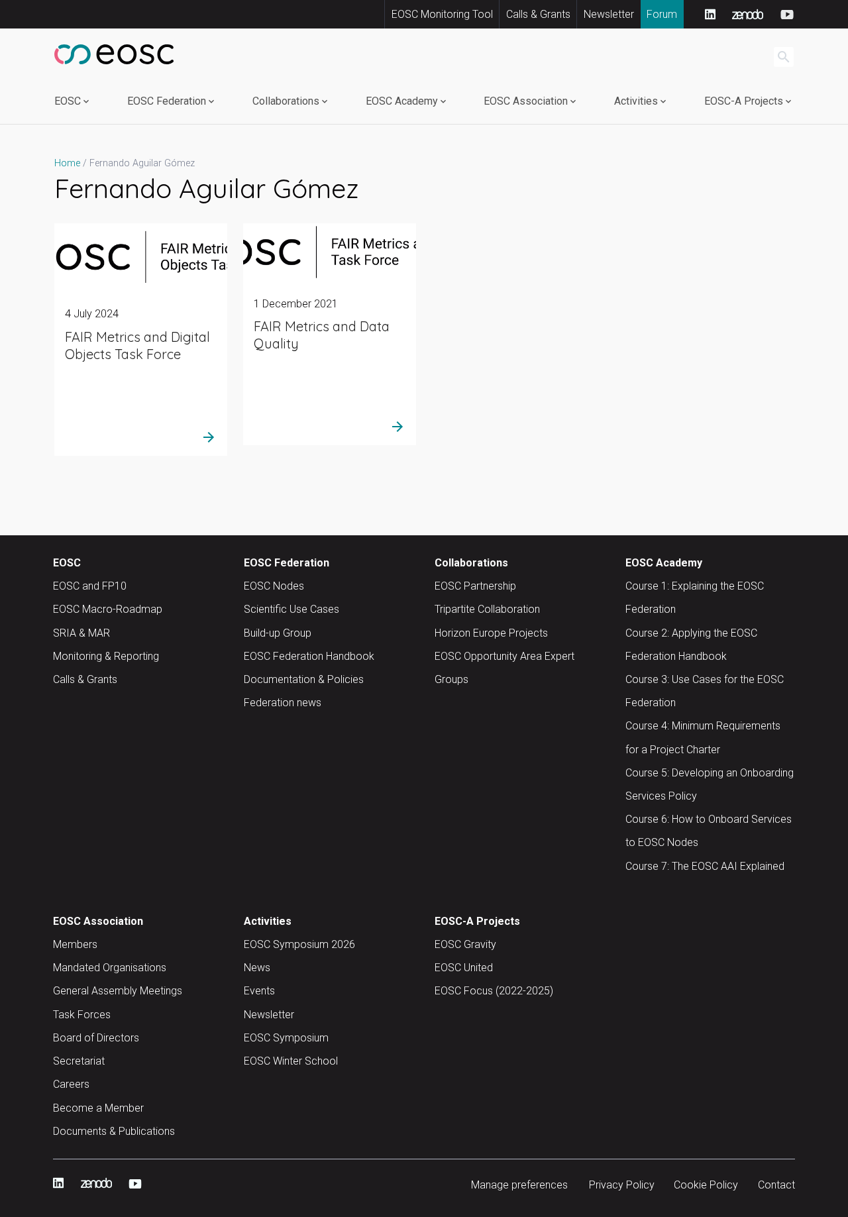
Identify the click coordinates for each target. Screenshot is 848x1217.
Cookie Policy (706, 1185)
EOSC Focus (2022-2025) (494, 990)
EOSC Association (526, 101)
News (257, 967)
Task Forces (82, 1014)
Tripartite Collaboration (487, 609)
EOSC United (464, 967)
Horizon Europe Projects (491, 633)
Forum (662, 14)
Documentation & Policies (304, 679)
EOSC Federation (166, 101)
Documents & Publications (114, 1131)
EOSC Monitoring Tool (442, 14)
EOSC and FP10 (90, 586)
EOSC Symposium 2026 (299, 944)
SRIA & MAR (81, 633)
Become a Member (98, 1108)
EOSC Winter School (291, 1061)
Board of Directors (96, 1038)
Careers (71, 1084)
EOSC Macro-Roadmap (107, 609)
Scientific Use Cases (291, 609)
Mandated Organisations (109, 967)
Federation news (282, 702)
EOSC (67, 101)
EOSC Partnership (475, 586)
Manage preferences (519, 1185)
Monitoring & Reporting (106, 656)
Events (259, 990)
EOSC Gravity (465, 944)
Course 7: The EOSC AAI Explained (704, 866)
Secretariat (79, 1061)
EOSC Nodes (274, 586)
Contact (776, 1185)
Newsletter (609, 14)
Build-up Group (277, 633)
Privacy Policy (622, 1185)
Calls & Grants (538, 14)
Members (75, 944)
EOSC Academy (402, 101)
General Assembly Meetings (117, 990)
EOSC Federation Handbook (309, 656)
